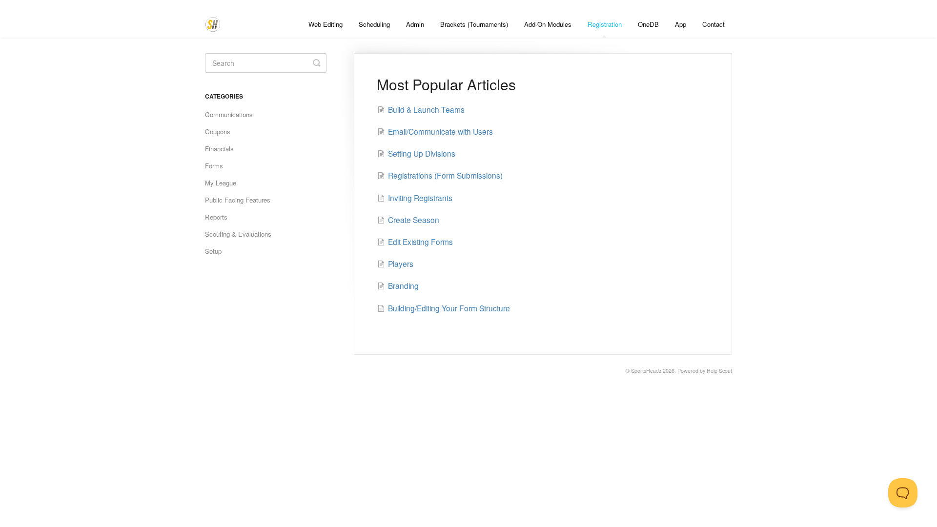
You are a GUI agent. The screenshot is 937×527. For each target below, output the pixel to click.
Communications (229, 114)
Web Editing (325, 24)
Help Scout (719, 370)
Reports (216, 217)
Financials (219, 148)
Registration (605, 24)
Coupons (217, 131)
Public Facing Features (237, 199)
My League (220, 182)
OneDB (648, 24)
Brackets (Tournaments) (474, 24)
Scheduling (374, 24)
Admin (415, 24)
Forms (214, 165)
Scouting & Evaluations (238, 234)
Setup (213, 251)
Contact (713, 24)
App (680, 24)
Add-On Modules (547, 24)
